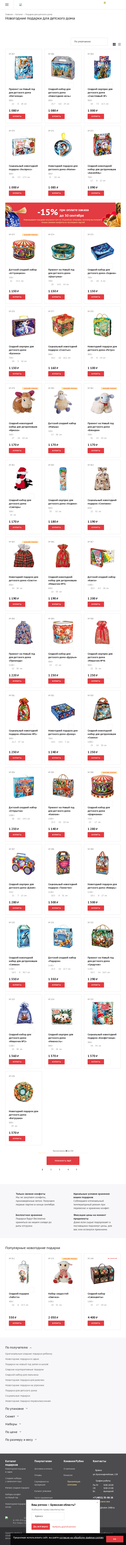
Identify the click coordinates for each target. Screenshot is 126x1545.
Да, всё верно (40, 1526)
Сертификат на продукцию (41, 1483)
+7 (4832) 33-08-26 (103, 1497)
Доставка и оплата (43, 1469)
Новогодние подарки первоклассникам (28, 1401)
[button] (48, 1516)
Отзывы (38, 1475)
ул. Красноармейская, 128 (105, 1474)
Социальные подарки (17, 1395)
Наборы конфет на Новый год (13, 1496)
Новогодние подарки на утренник (24, 1385)
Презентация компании (73, 1483)
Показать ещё (63, 1161)
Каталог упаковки (42, 1491)
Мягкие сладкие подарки (17, 1488)
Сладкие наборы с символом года (13, 1480)
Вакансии (68, 1475)
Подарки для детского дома (21, 1390)
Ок (114, 1539)
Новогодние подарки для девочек (24, 1380)
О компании (69, 1469)
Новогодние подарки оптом (15, 1505)
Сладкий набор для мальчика (21, 1374)
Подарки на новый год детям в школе (26, 1364)
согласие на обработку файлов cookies (81, 1537)
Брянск (98, 1470)
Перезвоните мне (101, 1502)
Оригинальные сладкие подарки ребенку (28, 1353)
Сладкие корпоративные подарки (24, 1369)
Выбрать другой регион (64, 1526)
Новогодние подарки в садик (22, 1359)
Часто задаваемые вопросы (43, 1499)
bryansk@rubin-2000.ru (104, 1507)
